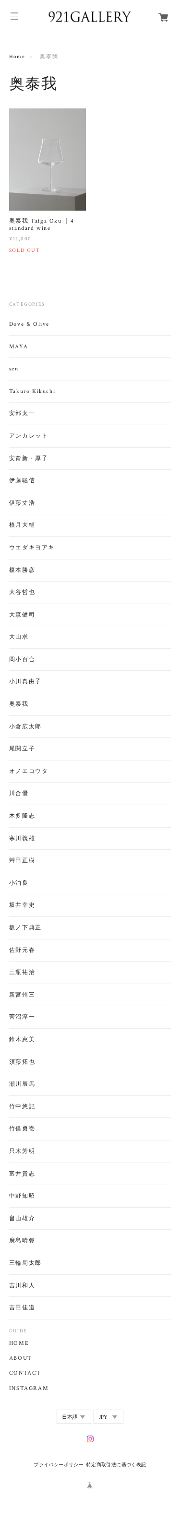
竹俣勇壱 (22, 1128)
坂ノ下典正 (25, 927)
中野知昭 (22, 1195)
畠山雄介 (22, 1218)
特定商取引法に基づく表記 (116, 1464)
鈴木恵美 (22, 1039)
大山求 (19, 637)
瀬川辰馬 (22, 1084)
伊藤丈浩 (22, 503)
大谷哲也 (22, 592)
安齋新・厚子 (28, 458)
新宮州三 (22, 994)
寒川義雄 (22, 838)
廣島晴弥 (22, 1240)
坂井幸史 (22, 905)
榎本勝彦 (22, 570)
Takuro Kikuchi (32, 391)
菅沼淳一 (22, 1017)
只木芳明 (22, 1151)
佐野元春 (22, 950)
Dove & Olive (29, 324)
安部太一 (22, 413)
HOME (19, 1343)
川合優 (19, 793)
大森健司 (22, 614)
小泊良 (19, 883)
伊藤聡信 (22, 480)
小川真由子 (25, 681)
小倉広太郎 (25, 726)
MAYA (18, 346)
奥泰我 (19, 704)
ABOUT (20, 1358)
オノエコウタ (28, 771)
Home (17, 56)
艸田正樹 (22, 860)
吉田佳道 (22, 1307)
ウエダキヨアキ (32, 547)
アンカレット (28, 435)
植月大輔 (22, 525)
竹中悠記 (22, 1106)
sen (14, 368)
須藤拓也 (22, 1062)
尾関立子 (22, 748)
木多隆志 (22, 815)
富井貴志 (22, 1173)
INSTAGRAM (28, 1388)
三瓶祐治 (22, 972)
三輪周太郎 (25, 1263)
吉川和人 (22, 1285)
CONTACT (25, 1373)
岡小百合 (22, 659)
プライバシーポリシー (59, 1464)
